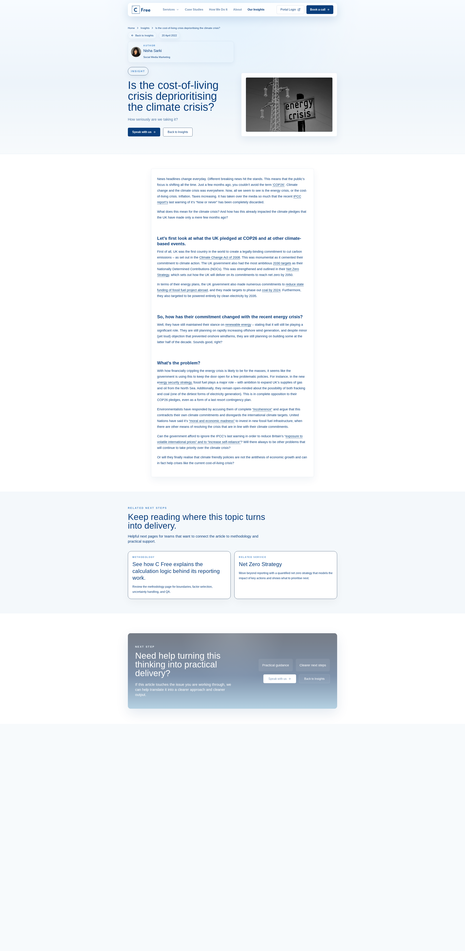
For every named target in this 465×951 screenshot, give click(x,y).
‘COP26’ (278, 185)
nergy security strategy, (176, 382)
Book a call (317, 9)
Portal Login (288, 9)
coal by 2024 (271, 290)
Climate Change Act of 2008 (219, 257)
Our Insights (256, 9)
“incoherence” (262, 409)
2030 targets (282, 263)
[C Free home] (141, 9)
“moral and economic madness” (212, 421)
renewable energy (238, 324)
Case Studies (194, 9)
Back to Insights (144, 35)
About (237, 9)
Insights (145, 28)
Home (131, 28)
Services (169, 9)
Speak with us (141, 132)
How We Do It (218, 9)
